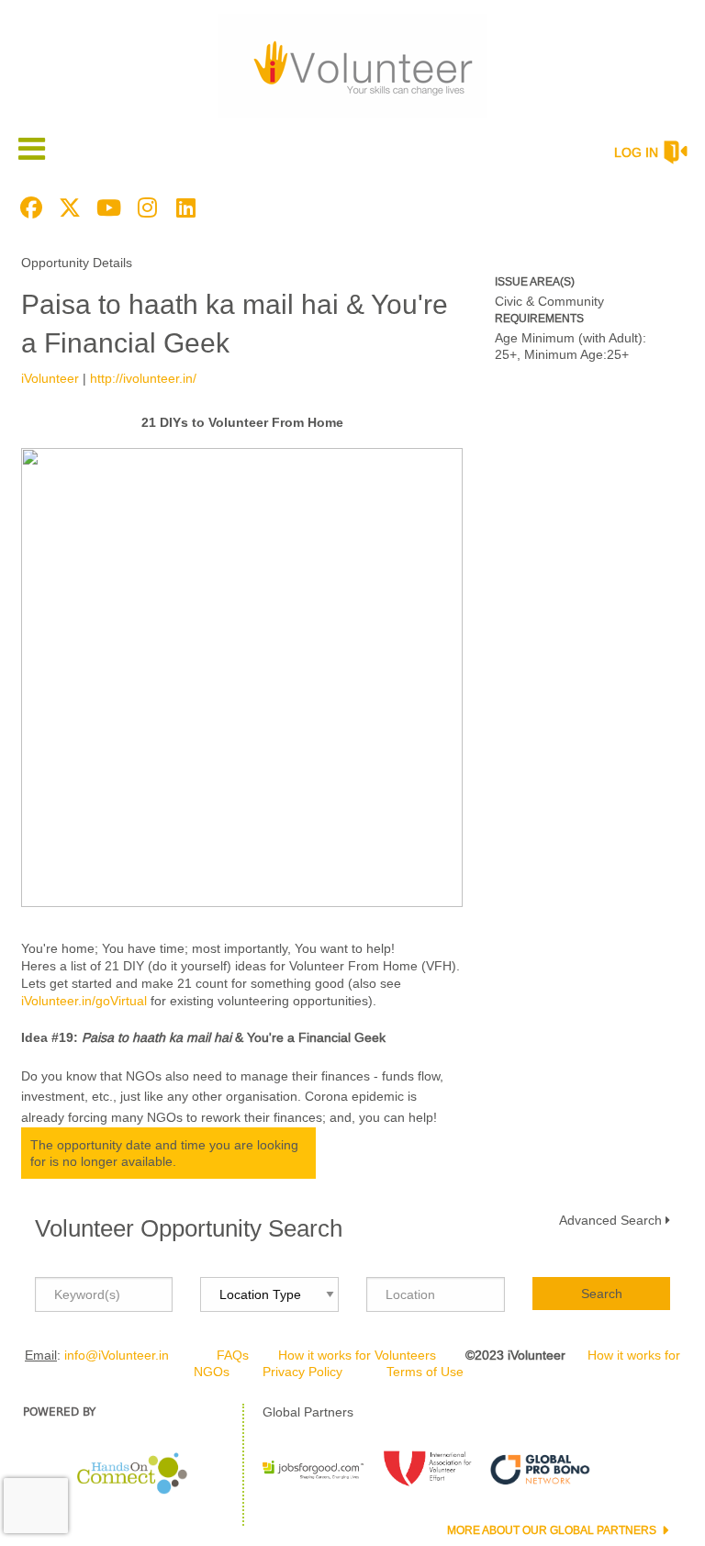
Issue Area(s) (535, 281)
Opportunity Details (76, 262)
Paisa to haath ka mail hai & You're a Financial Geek (234, 323)
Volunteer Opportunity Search (188, 1228)
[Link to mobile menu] (32, 148)
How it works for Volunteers (357, 1355)
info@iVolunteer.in (116, 1355)
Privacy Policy (302, 1371)
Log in (636, 152)
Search (601, 1293)
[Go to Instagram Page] (144, 207)
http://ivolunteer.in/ (143, 378)
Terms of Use (425, 1371)
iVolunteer (50, 378)
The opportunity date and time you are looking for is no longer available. (164, 1153)
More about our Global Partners (553, 1530)
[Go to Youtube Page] (105, 207)
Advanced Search (610, 1220)
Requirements (539, 318)
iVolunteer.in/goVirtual (84, 1000)
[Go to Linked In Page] (182, 207)
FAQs (233, 1355)
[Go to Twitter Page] (67, 207)
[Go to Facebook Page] (28, 207)
